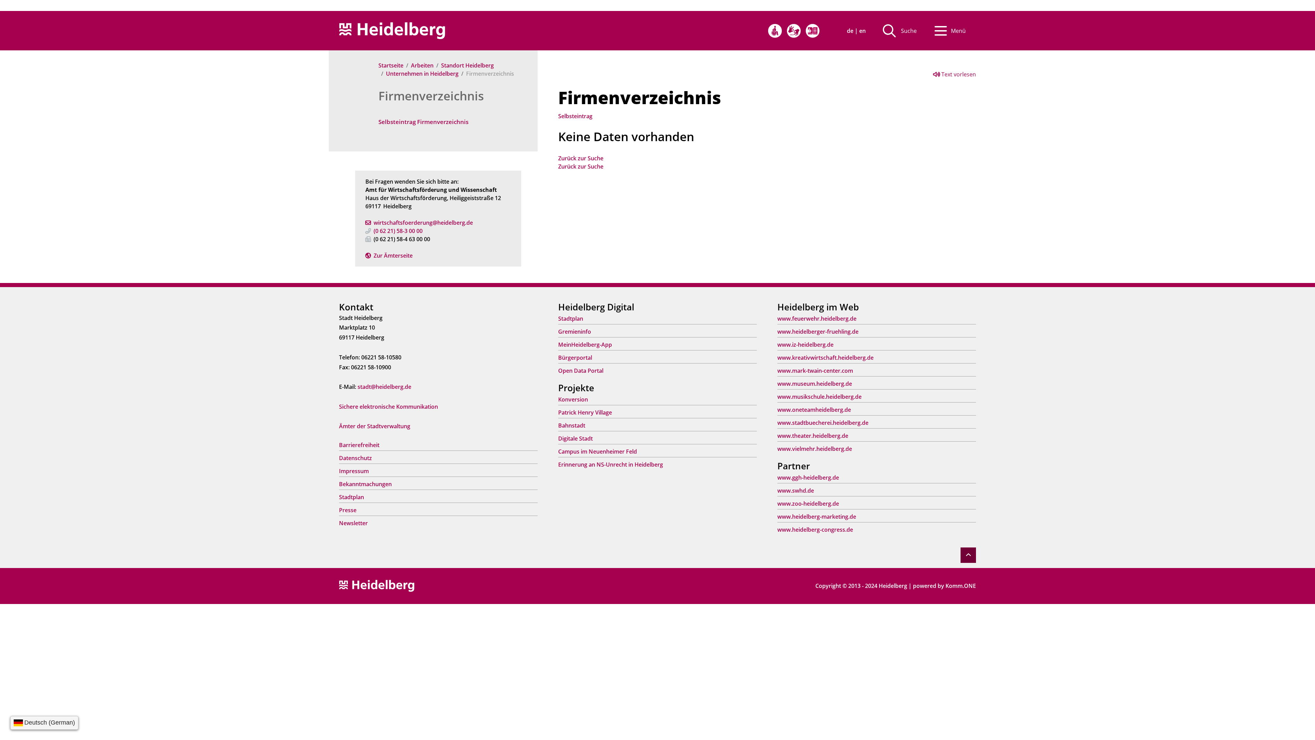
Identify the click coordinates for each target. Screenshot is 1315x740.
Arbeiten (422, 65)
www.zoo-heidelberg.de (808, 503)
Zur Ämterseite (393, 255)
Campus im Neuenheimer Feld (597, 451)
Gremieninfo (574, 331)
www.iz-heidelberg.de (805, 344)
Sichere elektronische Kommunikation (388, 406)
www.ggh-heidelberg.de (808, 477)
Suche (909, 31)
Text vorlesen (958, 74)
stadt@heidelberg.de (384, 387)
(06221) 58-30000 (398, 231)
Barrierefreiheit (359, 445)
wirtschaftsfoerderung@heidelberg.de (423, 222)
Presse (347, 510)
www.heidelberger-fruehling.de (818, 331)
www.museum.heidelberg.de (814, 383)
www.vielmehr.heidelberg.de (814, 449)
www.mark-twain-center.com (815, 370)
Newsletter (353, 523)
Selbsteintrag (575, 116)
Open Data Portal (580, 370)
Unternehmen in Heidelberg (422, 73)
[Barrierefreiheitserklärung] (775, 31)
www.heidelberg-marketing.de (816, 516)
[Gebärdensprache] (794, 31)
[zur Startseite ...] (376, 585)
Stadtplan (351, 497)
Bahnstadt (571, 425)
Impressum (354, 471)
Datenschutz (355, 458)
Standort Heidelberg (467, 65)
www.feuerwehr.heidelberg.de (816, 318)
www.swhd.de (795, 490)
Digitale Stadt (575, 438)
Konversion (573, 399)
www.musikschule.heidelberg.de (819, 396)
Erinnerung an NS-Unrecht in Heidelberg (610, 464)
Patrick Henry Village (585, 412)
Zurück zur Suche (580, 158)
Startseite (390, 65)
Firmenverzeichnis (431, 96)
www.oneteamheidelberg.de (814, 410)
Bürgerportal (575, 357)
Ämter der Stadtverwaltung (374, 426)
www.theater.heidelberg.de (812, 436)
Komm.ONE (960, 586)
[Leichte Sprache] (812, 31)
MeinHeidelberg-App (585, 344)
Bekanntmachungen (365, 484)
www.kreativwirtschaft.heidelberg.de (825, 357)
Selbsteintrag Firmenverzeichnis (423, 122)
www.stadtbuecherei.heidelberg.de (822, 423)
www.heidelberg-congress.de (815, 529)
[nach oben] (968, 555)
